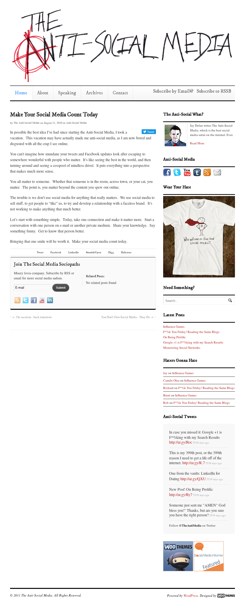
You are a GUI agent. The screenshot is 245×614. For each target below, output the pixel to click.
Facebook (55, 252)
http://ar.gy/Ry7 (180, 494)
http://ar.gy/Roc (180, 442)
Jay (165, 373)
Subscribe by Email (171, 91)
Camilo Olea (171, 380)
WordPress (191, 595)
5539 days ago (215, 479)
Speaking (67, 93)
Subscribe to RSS (212, 91)
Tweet (40, 252)
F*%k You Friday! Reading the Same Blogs (191, 332)
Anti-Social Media (76, 123)
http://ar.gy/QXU (193, 478)
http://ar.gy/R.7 (193, 462)
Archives (94, 93)
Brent (166, 395)
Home (21, 93)
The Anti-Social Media (26, 123)
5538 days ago (201, 442)
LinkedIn (73, 252)
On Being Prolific (174, 337)
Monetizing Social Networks (181, 347)
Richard (168, 388)
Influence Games (173, 326)
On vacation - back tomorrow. (32, 317)
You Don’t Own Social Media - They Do (127, 317)
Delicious (126, 252)
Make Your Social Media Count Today (54, 114)
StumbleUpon (93, 252)
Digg (111, 252)
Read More (197, 143)
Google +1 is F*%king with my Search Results (193, 342)
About (42, 93)
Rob (166, 402)
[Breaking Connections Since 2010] (121, 80)
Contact (120, 93)
